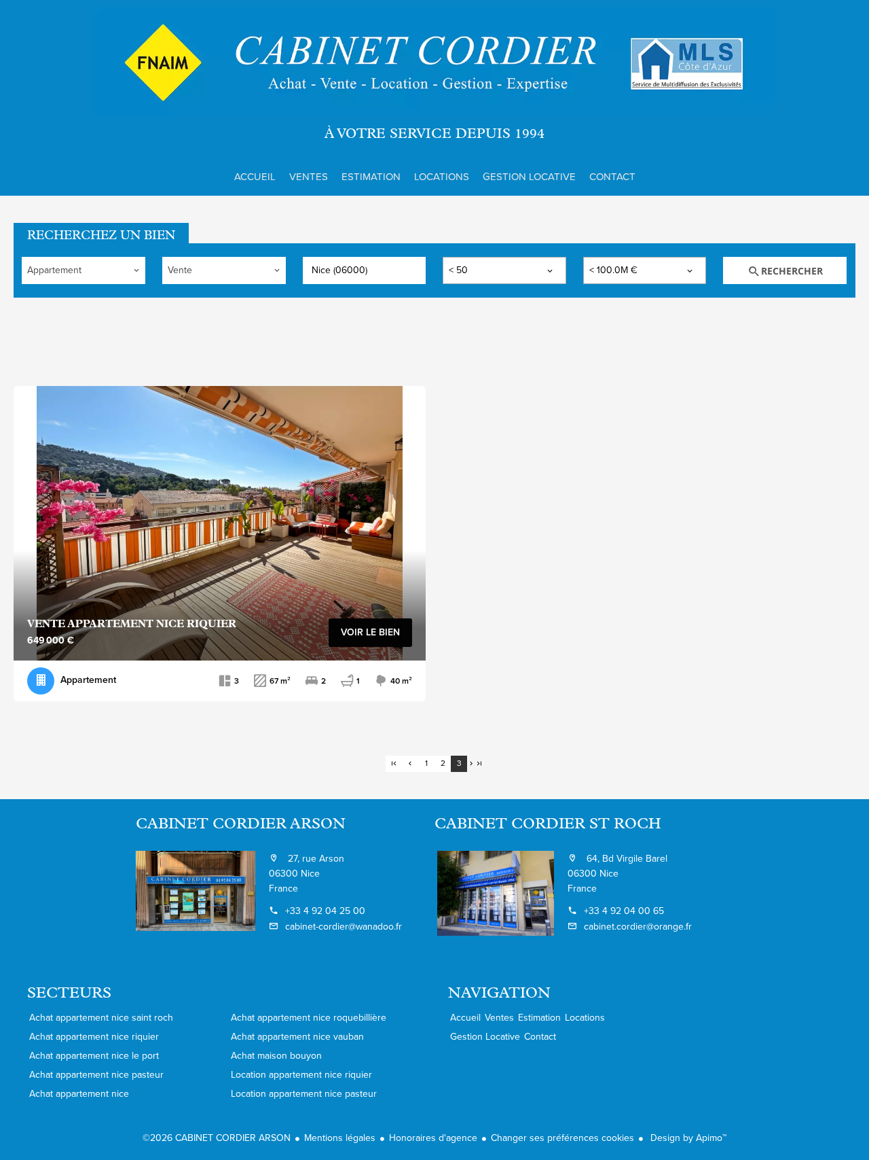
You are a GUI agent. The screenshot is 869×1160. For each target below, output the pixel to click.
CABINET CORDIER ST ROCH (547, 824)
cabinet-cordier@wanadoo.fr (343, 926)
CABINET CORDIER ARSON (241, 824)
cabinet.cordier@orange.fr (638, 926)
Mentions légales (339, 1138)
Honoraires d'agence (433, 1138)
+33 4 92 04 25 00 (325, 911)
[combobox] (83, 270)
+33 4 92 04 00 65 (624, 911)
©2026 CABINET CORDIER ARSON (217, 1138)
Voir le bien (370, 632)
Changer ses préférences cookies (562, 1138)
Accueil (434, 61)
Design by (687, 1138)
